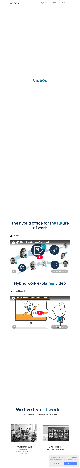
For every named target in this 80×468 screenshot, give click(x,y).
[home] (14, 3)
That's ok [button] (70, 463)
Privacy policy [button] (72, 459)
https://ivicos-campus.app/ (55, 450)
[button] (33, 3)
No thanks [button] (57, 463)
